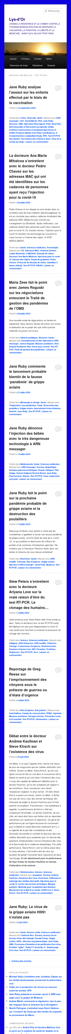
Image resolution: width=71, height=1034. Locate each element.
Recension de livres (19, 65)
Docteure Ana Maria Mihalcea (23, 256)
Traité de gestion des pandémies (29, 349)
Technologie (52, 247)
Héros (49, 58)
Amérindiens (15, 713)
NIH (33, 649)
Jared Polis (40, 564)
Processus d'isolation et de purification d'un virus (38, 944)
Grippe (12, 473)
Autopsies (37, 875)
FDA (40, 120)
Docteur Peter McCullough (21, 938)
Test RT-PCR (54, 135)
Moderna (50, 564)
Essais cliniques (46, 470)
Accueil (13, 58)
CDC (22, 120)
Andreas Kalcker (48, 250)
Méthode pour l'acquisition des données (36, 886)
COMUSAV (31, 253)
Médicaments (26, 464)
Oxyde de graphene (40, 259)
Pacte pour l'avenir (41, 346)
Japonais (57, 713)
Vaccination (14, 138)
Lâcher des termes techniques (32, 883)
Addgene (13, 643)
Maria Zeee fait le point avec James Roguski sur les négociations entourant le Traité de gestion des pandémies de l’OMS (28, 295)
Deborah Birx (27, 935)
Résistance (38, 65)
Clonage (13, 646)
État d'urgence (33, 561)
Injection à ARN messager (21, 564)
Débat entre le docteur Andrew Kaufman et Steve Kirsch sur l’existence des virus (27, 743)
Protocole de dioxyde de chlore (31, 262)
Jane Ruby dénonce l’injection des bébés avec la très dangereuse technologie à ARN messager (29, 438)
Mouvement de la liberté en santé (24, 889)
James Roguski (27, 343)
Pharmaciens (15, 476)
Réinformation (27, 872)
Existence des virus (28, 877)
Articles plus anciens (20, 960)
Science (24, 640)
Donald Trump (41, 938)
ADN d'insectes (25, 643)
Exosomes (43, 877)
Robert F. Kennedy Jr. (36, 947)
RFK (45, 135)
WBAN (39, 265)
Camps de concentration (33, 713)
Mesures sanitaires (44, 343)
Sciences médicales (36, 247)
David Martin (31, 120)
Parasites (40, 649)
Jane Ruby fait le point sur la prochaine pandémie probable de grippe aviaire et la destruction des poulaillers (28, 505)
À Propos (25, 58)
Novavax (13, 123)
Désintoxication (48, 646)
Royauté (51, 65)
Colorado (21, 561)
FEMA (49, 713)
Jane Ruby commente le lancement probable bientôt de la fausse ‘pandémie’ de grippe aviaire (27, 377)
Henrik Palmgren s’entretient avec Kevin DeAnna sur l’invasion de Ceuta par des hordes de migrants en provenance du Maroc (35, 1011)
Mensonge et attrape (30, 402)
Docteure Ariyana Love (20, 649)
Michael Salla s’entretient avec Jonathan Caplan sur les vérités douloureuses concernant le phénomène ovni (35, 980)
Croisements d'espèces (29, 646)
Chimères (51, 643)
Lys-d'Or (17, 19)
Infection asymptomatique (35, 941)
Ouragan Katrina (36, 716)
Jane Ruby (48, 120)
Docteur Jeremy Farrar (46, 935)
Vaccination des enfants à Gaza (35, 138)
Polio (48, 123)
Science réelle (33, 932)
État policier (40, 710)
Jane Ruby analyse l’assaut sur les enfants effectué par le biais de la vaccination (28, 94)
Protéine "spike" (17, 947)
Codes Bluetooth (17, 253)
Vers (36, 652)
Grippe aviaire (26, 408)
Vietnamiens (41, 719)
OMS (20, 123)
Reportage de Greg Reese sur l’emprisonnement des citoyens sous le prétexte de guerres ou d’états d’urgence (28, 682)
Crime (23, 117)
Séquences (14, 652)
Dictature (43, 337)
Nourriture (25, 558)
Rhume (26, 476)
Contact (37, 58)
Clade (39, 405)
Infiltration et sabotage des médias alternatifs (35, 879)
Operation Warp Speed (34, 123)
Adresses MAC (32, 250)
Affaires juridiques (29, 337)
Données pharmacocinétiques (23, 470)
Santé (39, 117)
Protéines (50, 649)
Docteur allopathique (46, 467)
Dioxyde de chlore (45, 253)
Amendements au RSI (31, 340)
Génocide (31, 117)
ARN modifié (40, 643)
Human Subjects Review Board (31, 473)
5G (22, 250)
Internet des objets (21, 259)
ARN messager (28, 467)
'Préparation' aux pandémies (22, 405)
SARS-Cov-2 (47, 889)
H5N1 (19, 941)
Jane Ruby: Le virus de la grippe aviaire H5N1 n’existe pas (28, 911)
